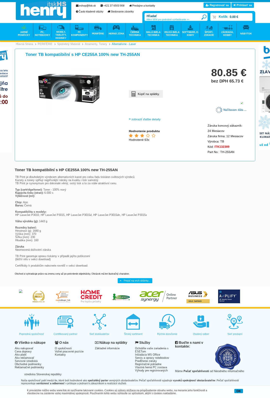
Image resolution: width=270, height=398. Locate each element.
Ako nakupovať (24, 348)
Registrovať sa (219, 5)
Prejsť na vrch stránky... (137, 280)
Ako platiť (21, 354)
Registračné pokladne (148, 364)
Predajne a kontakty (143, 5)
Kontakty (60, 354)
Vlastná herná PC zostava (151, 367)
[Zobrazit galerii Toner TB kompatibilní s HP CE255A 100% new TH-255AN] (69, 113)
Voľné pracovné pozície (69, 351)
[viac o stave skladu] (241, 103)
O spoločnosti (63, 348)
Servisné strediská (26, 361)
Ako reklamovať (24, 357)
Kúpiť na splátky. (149, 94)
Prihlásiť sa (244, 5)
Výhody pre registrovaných (151, 370)
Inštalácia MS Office (147, 354)
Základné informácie (107, 348)
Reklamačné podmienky (29, 367)
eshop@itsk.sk (87, 5)
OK (238, 391)
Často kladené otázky (91, 11)
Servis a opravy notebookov (152, 357)
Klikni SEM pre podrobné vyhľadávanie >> (168, 19)
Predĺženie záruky (146, 361)
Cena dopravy (23, 351)
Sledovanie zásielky (122, 11)
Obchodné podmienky (28, 364)
